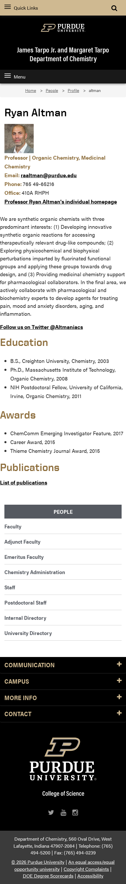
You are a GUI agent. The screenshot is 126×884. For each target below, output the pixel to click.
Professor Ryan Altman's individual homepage (60, 201)
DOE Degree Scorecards (48, 875)
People (52, 90)
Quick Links (26, 7)
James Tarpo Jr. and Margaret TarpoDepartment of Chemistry (63, 54)
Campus (16, 681)
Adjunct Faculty (22, 541)
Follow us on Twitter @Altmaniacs (41, 326)
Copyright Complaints (86, 869)
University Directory (28, 632)
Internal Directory (25, 617)
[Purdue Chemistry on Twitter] (51, 812)
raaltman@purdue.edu (49, 175)
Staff (9, 587)
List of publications (23, 482)
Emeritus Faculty (24, 556)
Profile (73, 90)
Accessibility (90, 875)
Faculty (12, 526)
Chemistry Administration (34, 572)
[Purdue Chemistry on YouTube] (63, 812)
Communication (29, 665)
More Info (20, 698)
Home (30, 90)
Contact (17, 714)
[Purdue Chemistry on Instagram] (75, 812)
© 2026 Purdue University (37, 862)
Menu (19, 76)
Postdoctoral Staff (25, 602)
